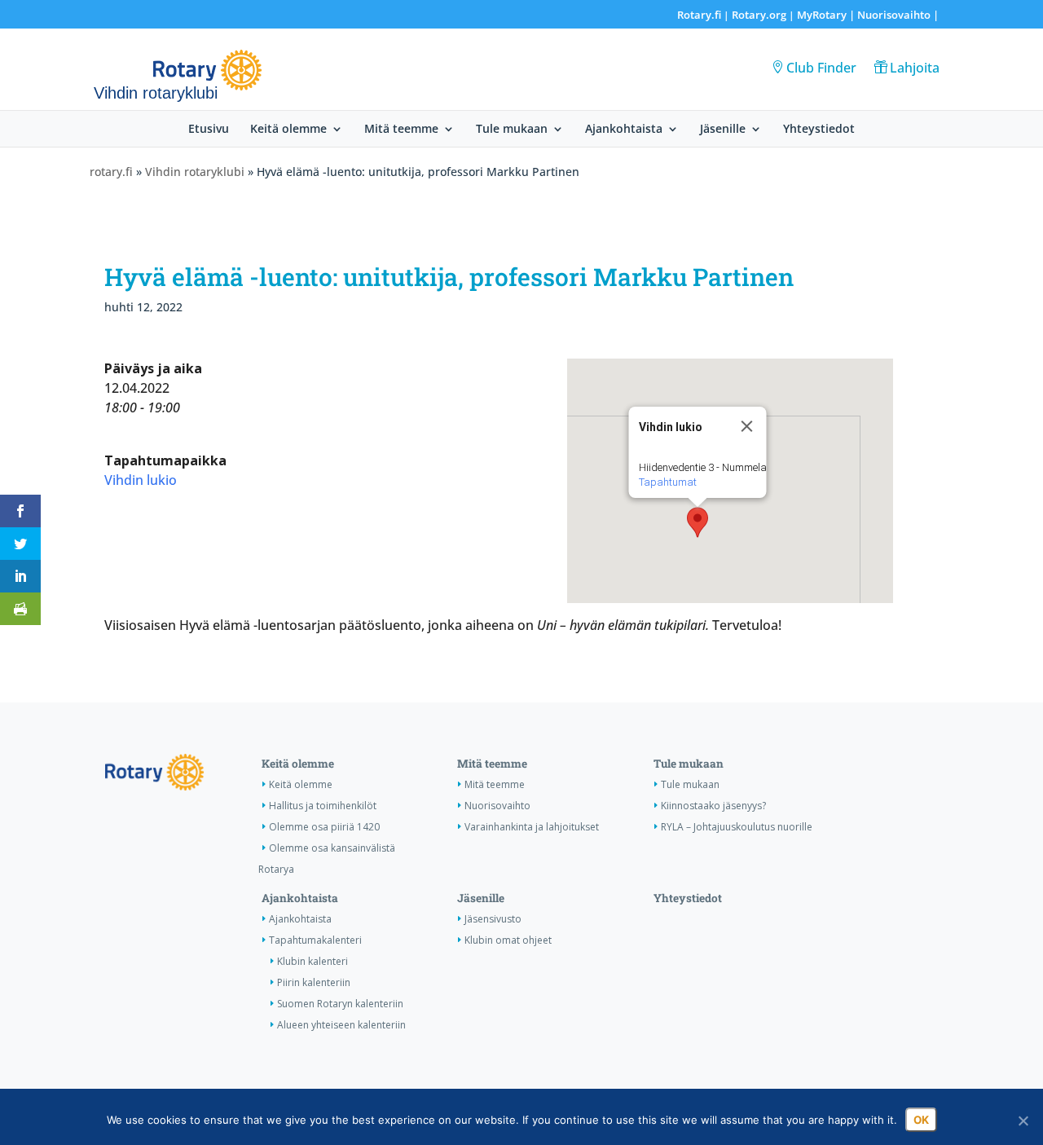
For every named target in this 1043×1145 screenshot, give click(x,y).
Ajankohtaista (623, 129)
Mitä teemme (401, 129)
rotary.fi (111, 171)
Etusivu (208, 129)
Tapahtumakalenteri (315, 940)
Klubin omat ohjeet (508, 940)
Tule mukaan (512, 129)
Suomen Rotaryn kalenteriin (340, 1004)
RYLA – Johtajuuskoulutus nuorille (736, 827)
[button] (697, 522)
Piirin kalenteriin (313, 982)
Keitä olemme (288, 129)
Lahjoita (915, 68)
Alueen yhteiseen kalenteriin (341, 1025)
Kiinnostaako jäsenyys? (713, 806)
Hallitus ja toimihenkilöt (322, 806)
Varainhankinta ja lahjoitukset (531, 827)
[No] (1022, 1120)
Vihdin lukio (140, 480)
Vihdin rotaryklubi (194, 171)
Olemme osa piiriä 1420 (324, 827)
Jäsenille (723, 129)
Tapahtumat (667, 482)
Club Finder (821, 68)
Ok (921, 1119)
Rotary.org (759, 14)
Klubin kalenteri (312, 961)
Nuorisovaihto (894, 14)
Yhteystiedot (819, 129)
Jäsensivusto (493, 919)
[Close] (746, 426)
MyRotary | (827, 14)
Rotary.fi (699, 14)
